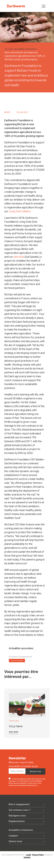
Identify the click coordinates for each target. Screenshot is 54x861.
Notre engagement (19, 804)
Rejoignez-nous (17, 815)
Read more (13, 732)
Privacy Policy (38, 854)
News (7, 112)
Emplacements (17, 821)
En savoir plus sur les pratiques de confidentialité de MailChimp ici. (25, 784)
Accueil (8, 49)
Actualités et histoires (25, 49)
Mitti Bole (18, 257)
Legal (28, 854)
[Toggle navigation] (43, 6)
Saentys (27, 857)
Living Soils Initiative (20, 211)
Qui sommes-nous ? (19, 810)
